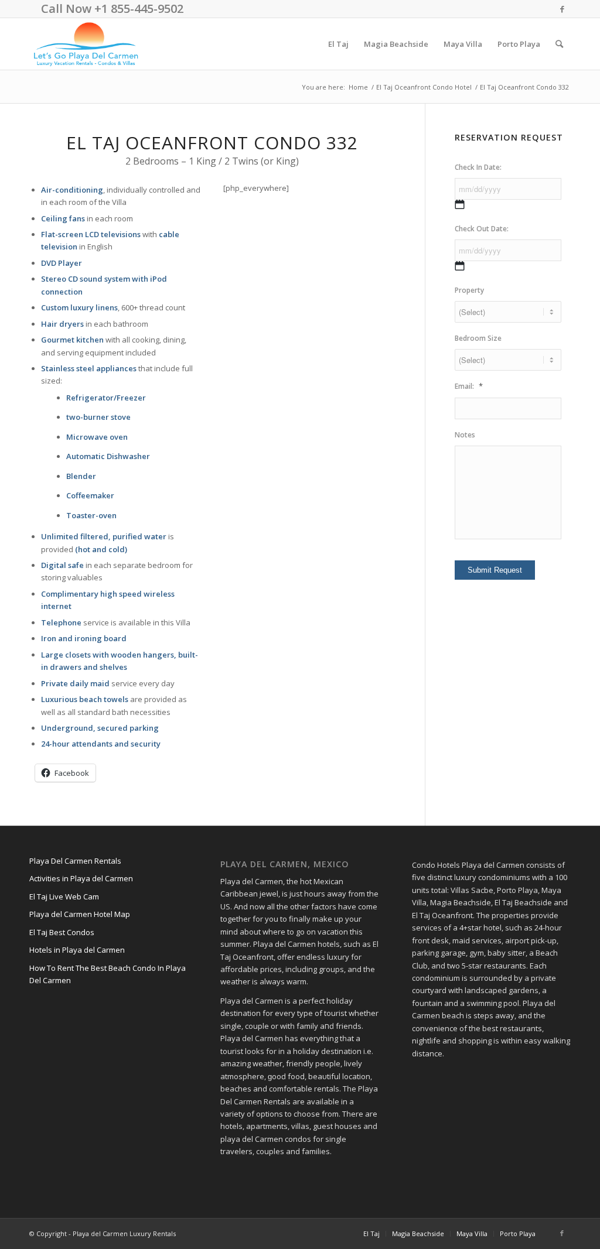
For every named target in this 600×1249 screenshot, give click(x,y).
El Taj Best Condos (61, 932)
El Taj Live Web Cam (64, 896)
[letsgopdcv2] (86, 44)
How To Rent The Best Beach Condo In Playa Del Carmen (107, 974)
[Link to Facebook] (562, 9)
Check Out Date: (482, 229)
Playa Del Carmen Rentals (75, 861)
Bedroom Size (478, 338)
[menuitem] (338, 44)
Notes (465, 435)
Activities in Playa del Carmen (81, 878)
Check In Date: (478, 167)
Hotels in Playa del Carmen (77, 950)
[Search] (559, 44)
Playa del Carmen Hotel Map (79, 914)
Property (469, 290)
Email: (469, 386)
